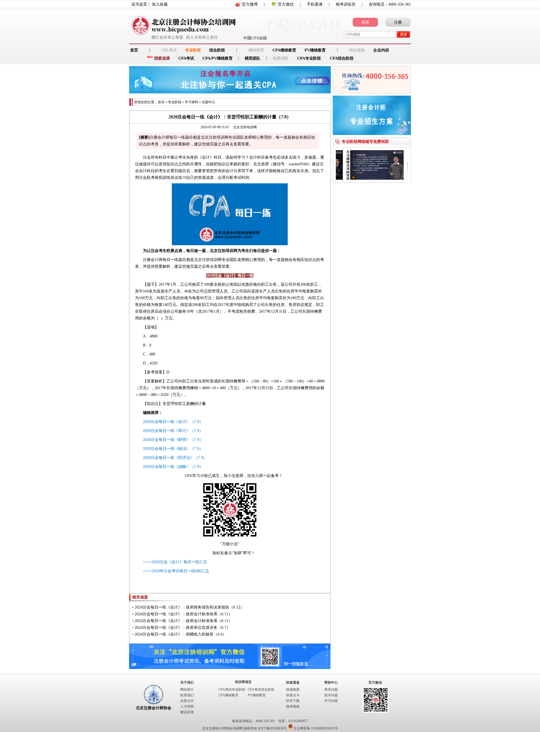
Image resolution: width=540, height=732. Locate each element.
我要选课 (162, 58)
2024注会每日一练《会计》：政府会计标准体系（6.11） (183, 614)
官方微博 (250, 4)
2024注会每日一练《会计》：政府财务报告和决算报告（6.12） (189, 607)
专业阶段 (193, 50)
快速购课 (293, 690)
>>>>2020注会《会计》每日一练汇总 (175, 562)
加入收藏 (160, 4)
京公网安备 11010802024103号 (315, 728)
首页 (161, 102)
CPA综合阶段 (342, 58)
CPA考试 (186, 58)
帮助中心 (331, 682)
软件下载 (293, 701)
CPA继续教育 (284, 50)
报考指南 (293, 706)
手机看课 (315, 4)
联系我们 (187, 695)
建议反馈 (187, 712)
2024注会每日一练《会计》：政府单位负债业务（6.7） (182, 627)
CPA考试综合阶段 (261, 690)
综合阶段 (217, 50)
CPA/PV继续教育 (217, 58)
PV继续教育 (315, 50)
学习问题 (331, 701)
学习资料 (191, 102)
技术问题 (331, 695)
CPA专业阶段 (309, 58)
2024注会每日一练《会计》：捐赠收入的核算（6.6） (180, 634)
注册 (398, 22)
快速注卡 (293, 695)
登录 (365, 22)
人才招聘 (187, 706)
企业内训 (381, 50)
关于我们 (187, 682)
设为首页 (139, 4)
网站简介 (187, 690)
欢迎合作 (187, 701)
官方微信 (286, 4)
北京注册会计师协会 (153, 708)
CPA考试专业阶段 (232, 690)
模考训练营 (346, 4)
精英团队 (252, 58)
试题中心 (208, 102)
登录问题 (331, 690)
